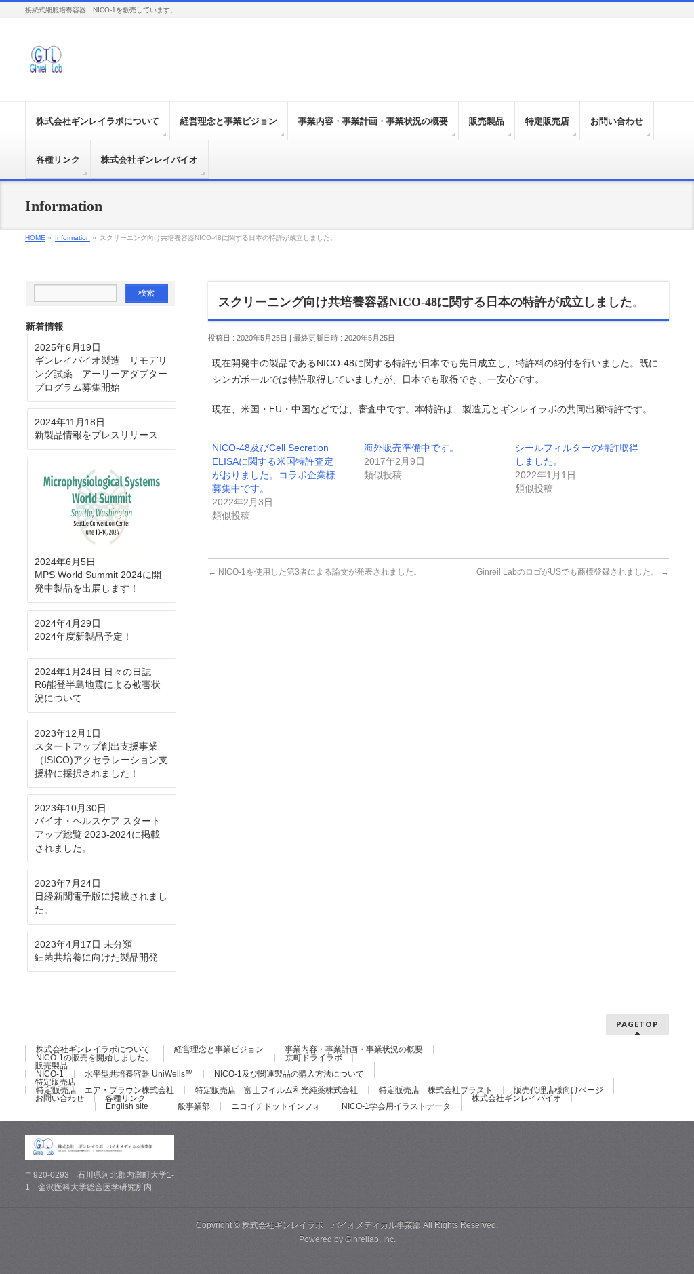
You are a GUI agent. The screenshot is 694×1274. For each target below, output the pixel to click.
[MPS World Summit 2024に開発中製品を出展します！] (102, 506)
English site (127, 1106)
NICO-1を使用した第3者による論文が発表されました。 (315, 572)
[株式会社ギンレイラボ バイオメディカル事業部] (45, 65)
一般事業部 (189, 1106)
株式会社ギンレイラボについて (93, 1049)
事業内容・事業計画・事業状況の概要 (354, 1049)
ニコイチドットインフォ (276, 1106)
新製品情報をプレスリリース (96, 434)
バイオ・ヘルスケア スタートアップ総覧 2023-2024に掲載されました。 (98, 834)
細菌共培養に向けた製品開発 (96, 957)
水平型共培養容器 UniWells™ (139, 1074)
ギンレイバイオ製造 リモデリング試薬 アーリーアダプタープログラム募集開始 (101, 373)
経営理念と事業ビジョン (219, 1049)
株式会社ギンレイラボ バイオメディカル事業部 (331, 1225)
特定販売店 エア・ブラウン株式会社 (105, 1090)
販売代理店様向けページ (558, 1090)
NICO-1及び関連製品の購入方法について (289, 1074)
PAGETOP (637, 1024)
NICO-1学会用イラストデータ (396, 1106)
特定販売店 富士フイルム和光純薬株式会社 (276, 1090)
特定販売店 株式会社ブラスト (436, 1090)
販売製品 (51, 1066)
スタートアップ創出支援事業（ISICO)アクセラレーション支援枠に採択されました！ (101, 759)
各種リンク (125, 1098)
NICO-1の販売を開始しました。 (94, 1058)
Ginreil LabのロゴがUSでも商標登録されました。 (572, 572)
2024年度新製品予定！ (83, 636)
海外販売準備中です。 (411, 447)
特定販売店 (55, 1082)
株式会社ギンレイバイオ (516, 1098)
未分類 (118, 944)
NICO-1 (50, 1074)
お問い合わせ (59, 1098)
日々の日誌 (127, 671)
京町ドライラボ (313, 1058)
